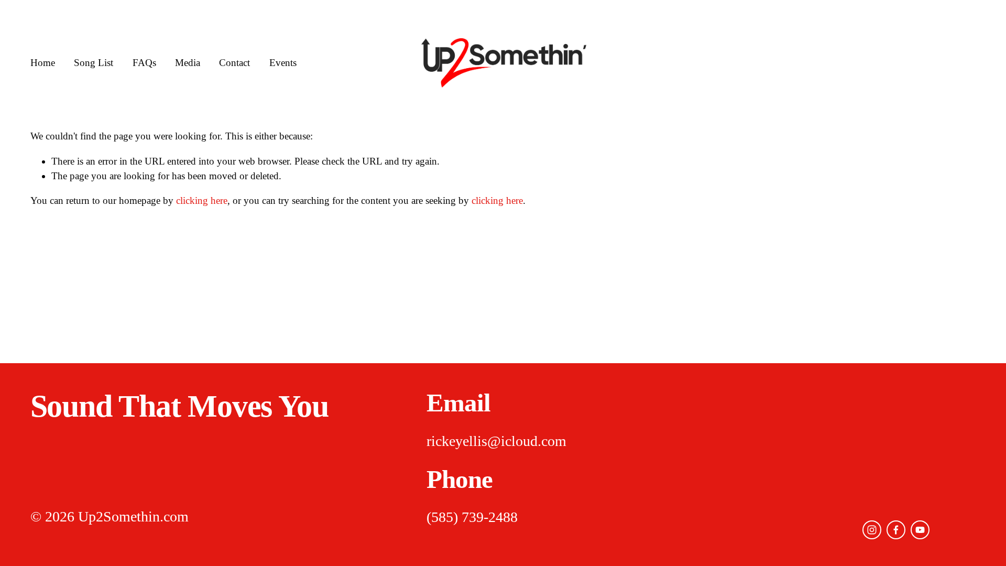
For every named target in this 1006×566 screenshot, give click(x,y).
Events (283, 62)
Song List (93, 62)
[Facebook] (896, 529)
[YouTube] (920, 529)
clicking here (201, 200)
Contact (234, 62)
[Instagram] (871, 529)
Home (42, 62)
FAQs (144, 62)
